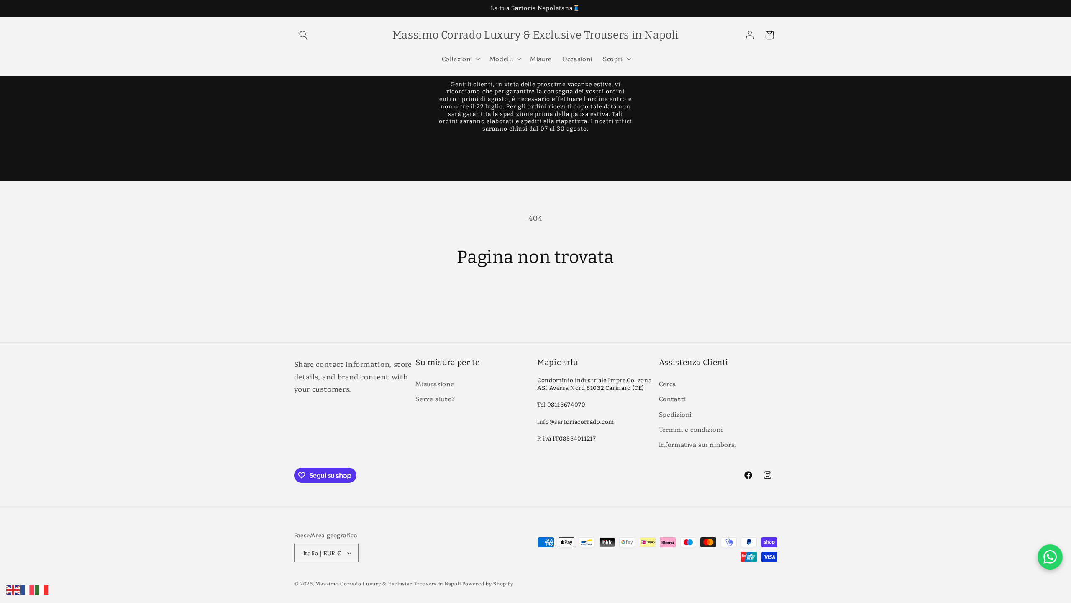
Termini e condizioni (691, 429)
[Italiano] (42, 588)
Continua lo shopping (535, 301)
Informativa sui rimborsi (697, 444)
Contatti (672, 398)
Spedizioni (675, 414)
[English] (13, 588)
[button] (303, 35)
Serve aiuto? (435, 398)
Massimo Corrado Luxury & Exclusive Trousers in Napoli (388, 583)
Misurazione (434, 383)
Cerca (667, 383)
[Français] (27, 588)
